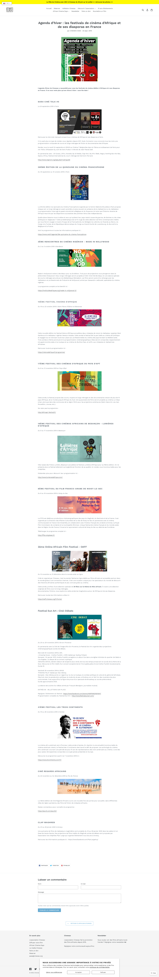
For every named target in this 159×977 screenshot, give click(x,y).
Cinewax (36, 972)
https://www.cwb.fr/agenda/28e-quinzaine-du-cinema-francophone (62, 234)
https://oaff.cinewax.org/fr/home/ (50, 599)
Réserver (32, 953)
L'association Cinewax (37, 940)
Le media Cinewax (35, 948)
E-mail (83, 884)
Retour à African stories (81, 923)
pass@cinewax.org (36, 956)
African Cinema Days (36, 945)
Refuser (103, 972)
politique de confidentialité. (100, 967)
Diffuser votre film (36, 942)
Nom (39, 884)
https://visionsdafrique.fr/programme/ (51, 352)
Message (41, 892)
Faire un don (33, 951)
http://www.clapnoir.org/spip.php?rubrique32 (54, 160)
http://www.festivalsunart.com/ (83, 696)
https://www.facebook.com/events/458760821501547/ (82, 693)
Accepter (78, 972)
